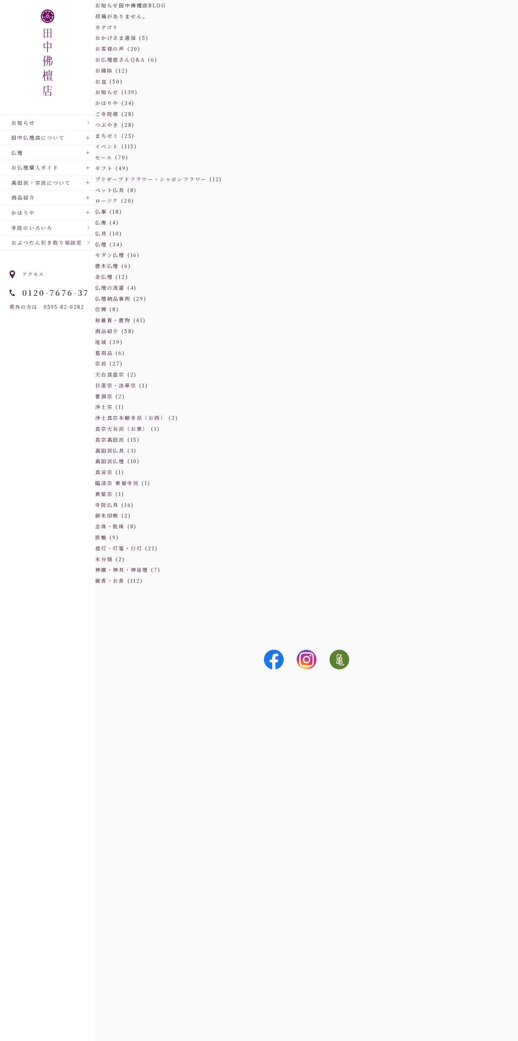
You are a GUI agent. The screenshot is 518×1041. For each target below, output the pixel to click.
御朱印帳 (107, 515)
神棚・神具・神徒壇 (121, 569)
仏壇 (101, 244)
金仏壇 (104, 276)
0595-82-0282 (64, 306)
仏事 (101, 211)
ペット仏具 (110, 190)
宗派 (101, 363)
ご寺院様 (107, 113)
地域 (101, 341)
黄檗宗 (104, 493)
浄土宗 (104, 406)
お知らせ (23, 122)
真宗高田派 (110, 439)
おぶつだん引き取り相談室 (46, 242)
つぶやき (107, 124)
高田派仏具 (110, 450)
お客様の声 (110, 48)
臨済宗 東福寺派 (117, 482)
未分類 (104, 559)
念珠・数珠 (110, 526)
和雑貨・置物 (113, 320)
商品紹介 (107, 331)
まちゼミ (107, 135)
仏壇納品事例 (113, 298)
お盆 (101, 81)
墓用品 (104, 352)
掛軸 (101, 537)
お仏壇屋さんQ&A (120, 59)
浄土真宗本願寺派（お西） (130, 417)
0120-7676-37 (56, 292)
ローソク (106, 200)
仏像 (101, 222)
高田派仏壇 (110, 461)
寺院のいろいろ (32, 227)
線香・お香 (110, 580)
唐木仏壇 (107, 265)
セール (103, 157)
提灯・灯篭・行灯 (118, 548)
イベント (107, 146)
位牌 (101, 309)
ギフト (104, 168)
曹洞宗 (104, 396)
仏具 (101, 233)
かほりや (107, 102)
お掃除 (104, 70)
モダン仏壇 (110, 254)
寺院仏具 (107, 504)
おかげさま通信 (116, 37)
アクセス (33, 274)
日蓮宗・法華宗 (116, 385)
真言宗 (104, 472)
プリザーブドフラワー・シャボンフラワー (151, 179)
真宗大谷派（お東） (121, 428)
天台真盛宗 (110, 374)
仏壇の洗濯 (110, 287)
